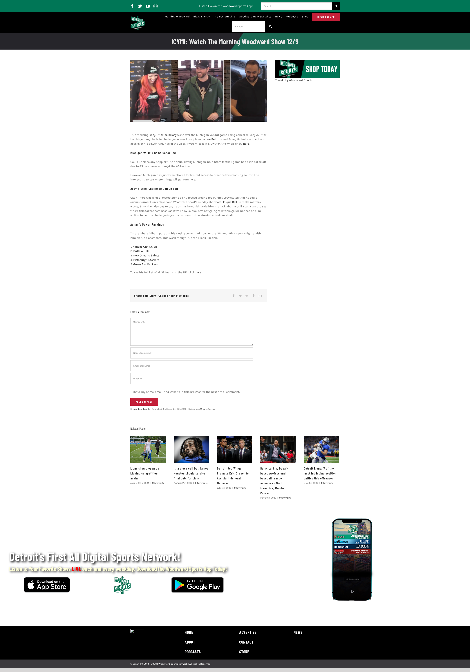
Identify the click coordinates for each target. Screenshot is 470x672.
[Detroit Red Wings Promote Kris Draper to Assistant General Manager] (234, 449)
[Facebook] (233, 295)
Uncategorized (207, 409)
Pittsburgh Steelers (146, 260)
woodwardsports (141, 409)
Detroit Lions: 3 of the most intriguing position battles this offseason (320, 473)
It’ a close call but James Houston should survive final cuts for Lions (191, 473)
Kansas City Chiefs (145, 246)
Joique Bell (209, 139)
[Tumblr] (253, 295)
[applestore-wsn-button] (47, 578)
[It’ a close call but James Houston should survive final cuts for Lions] (191, 449)
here (246, 143)
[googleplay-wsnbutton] (197, 578)
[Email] (260, 295)
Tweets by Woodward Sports (293, 80)
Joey (152, 135)
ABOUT (190, 642)
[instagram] (155, 6)
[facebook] (132, 6)
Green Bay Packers (145, 264)
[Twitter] (240, 295)
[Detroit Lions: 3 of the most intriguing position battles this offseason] (321, 449)
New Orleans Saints (146, 255)
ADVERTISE (248, 632)
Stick (160, 135)
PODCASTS (193, 651)
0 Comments (157, 483)
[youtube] (148, 6)
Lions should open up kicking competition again (144, 473)
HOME (189, 632)
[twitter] (140, 6)
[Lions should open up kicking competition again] (148, 449)
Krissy (172, 135)
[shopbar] (307, 61)
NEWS (298, 632)
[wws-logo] (137, 17)
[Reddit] (247, 295)
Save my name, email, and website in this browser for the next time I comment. (187, 392)
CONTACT (246, 642)
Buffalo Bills (141, 251)
